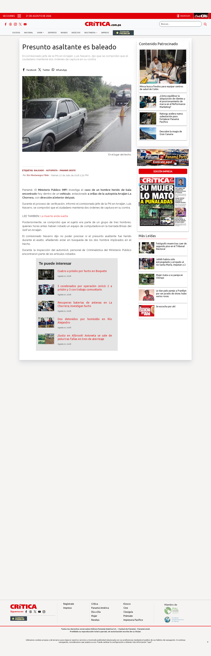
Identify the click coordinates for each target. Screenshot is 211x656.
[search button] (205, 24)
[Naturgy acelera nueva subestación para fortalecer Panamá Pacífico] (148, 118)
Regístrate (68, 604)
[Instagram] (15, 24)
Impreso (105, 32)
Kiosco (127, 604)
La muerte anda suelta (54, 216)
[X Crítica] (20, 24)
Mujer (94, 616)
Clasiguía (128, 612)
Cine (125, 608)
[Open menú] (19, 16)
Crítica (94, 604)
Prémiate (128, 616)
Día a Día (96, 612)
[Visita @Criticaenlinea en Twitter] (30, 611)
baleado (39, 170)
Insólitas (75, 32)
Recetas (95, 620)
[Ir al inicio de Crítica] (104, 23)
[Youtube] (25, 24)
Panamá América (100, 608)
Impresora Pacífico (133, 620)
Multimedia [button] (90, 32)
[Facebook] (5, 24)
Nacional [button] (28, 32)
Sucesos (16, 32)
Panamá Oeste (68, 170)
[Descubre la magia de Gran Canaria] (148, 133)
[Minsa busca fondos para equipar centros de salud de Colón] (163, 66)
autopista (52, 170)
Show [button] (40, 32)
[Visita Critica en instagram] (44, 611)
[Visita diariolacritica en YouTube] (39, 611)
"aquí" (149, 642)
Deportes (52, 32)
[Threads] (10, 24)
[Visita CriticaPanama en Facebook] (26, 611)
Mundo (64, 32)
